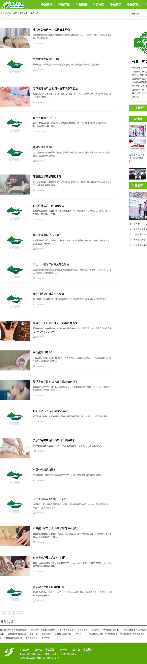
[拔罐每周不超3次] (15, 155)
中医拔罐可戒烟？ (43, 352)
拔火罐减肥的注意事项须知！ (133, 634)
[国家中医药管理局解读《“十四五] (137, 145)
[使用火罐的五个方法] (15, 126)
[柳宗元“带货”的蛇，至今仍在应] (137, 159)
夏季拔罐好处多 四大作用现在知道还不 (55, 381)
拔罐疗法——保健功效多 (41, 634)
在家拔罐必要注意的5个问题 (49, 557)
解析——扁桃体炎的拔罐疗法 (13, 634)
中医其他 (133, 4)
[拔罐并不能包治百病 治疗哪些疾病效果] (15, 331)
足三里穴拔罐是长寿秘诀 (11, 638)
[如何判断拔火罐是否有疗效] (15, 302)
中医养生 (64, 4)
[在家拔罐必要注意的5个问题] (15, 566)
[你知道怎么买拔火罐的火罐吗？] (15, 419)
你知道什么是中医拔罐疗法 (48, 205)
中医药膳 (81, 4)
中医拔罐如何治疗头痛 (46, 59)
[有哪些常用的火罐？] (15, 478)
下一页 (20, 613)
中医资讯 (47, 4)
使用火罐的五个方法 (44, 117)
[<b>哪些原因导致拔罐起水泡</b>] (15, 185)
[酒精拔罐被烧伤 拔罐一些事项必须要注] (15, 97)
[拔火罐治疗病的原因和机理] (15, 595)
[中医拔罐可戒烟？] (15, 360)
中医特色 (115, 4)
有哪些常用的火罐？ (44, 469)
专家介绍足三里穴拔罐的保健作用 (105, 630)
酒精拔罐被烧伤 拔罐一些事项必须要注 (55, 88)
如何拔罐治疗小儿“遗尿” (47, 235)
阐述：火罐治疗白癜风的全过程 (51, 264)
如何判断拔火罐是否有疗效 (48, 293)
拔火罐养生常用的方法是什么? (13, 630)
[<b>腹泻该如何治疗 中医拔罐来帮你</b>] (15, 38)
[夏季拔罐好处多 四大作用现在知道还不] (15, 390)
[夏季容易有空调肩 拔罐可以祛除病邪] (15, 448)
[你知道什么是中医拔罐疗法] (15, 214)
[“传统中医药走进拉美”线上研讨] (137, 174)
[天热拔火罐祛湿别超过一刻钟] (15, 507)
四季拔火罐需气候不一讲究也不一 (70, 634)
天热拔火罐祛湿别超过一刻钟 (50, 499)
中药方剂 (98, 4)
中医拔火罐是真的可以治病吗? (73, 630)
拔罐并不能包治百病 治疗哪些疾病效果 (55, 323)
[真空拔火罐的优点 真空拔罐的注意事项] (15, 536)
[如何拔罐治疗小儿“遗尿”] (15, 243)
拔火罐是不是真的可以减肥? (43, 630)
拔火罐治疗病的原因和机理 (48, 587)
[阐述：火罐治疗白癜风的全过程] (15, 272)
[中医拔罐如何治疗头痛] (15, 67)
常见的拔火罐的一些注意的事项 (103, 634)
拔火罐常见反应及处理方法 (38, 638)
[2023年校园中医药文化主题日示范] (137, 131)
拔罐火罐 (34, 13)
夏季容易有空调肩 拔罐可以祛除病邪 (54, 440)
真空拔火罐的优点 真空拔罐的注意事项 (55, 528)
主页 (15, 13)
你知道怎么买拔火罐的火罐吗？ (51, 411)
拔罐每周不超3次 (43, 147)
